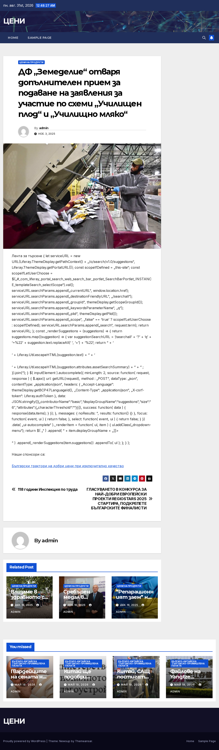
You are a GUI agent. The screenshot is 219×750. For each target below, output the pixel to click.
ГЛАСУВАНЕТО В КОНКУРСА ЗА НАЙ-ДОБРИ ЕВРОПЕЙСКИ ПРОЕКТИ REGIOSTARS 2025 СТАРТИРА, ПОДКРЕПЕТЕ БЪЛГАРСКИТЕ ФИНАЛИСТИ (116, 498)
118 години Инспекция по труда (48, 489)
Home (13, 38)
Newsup (64, 741)
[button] (204, 38)
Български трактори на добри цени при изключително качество (68, 466)
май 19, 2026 (25, 684)
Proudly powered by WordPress (24, 741)
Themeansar (83, 741)
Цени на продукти (31, 62)
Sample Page (40, 38)
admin (44, 128)
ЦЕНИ (14, 20)
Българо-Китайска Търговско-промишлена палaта (28, 663)
